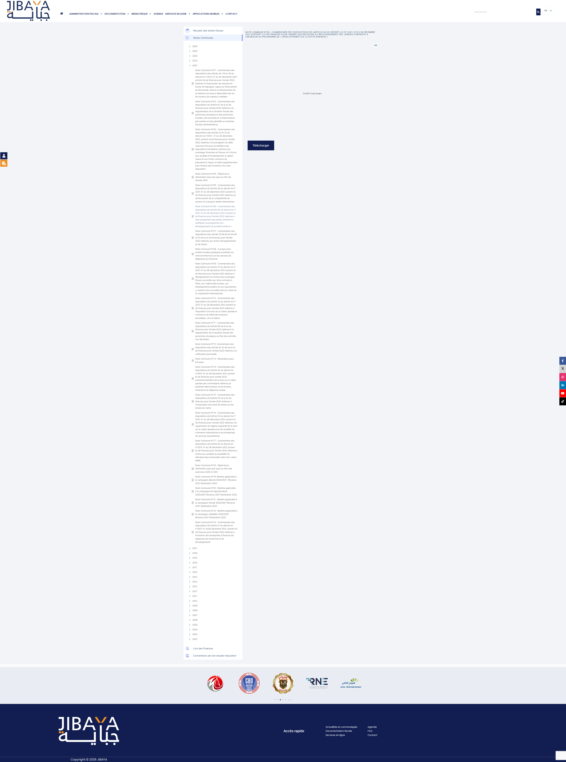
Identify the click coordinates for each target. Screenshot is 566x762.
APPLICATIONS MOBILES (206, 13)
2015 (194, 577)
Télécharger (260, 145)
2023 (194, 60)
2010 (194, 601)
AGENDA (158, 13)
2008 (195, 610)
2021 (194, 548)
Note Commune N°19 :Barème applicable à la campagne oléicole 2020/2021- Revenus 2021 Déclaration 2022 (216, 479)
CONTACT (231, 13)
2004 (195, 629)
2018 (194, 562)
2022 (194, 65)
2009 (195, 605)
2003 (195, 634)
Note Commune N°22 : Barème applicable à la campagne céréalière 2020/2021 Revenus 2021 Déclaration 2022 (216, 514)
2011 (194, 596)
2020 (194, 553)
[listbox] (548, 11)
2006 (195, 620)
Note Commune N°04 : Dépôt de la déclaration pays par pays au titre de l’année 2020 (213, 177)
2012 (194, 591)
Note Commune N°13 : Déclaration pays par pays (214, 360)
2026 (194, 46)
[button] (86, 14)
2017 (194, 567)
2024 (194, 56)
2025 (194, 51)
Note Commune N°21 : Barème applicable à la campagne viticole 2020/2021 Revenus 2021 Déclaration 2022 (216, 502)
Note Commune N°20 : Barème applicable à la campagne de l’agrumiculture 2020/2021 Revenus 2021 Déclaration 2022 (216, 491)
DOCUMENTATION (115, 13)
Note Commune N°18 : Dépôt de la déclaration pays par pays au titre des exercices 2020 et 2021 (213, 468)
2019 (194, 557)
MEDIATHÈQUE (139, 13)
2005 (195, 624)
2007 (194, 615)
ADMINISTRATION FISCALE (84, 13)
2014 (194, 581)
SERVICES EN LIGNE (175, 13)
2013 (194, 586)
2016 (194, 572)
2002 (194, 639)
